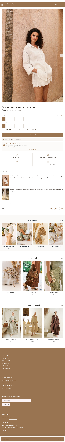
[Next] (61, 55)
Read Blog (5, 363)
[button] (32, 55)
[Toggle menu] (2, 5)
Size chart (61, 115)
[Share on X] (58, 208)
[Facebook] (3, 431)
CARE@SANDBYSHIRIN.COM (9, 425)
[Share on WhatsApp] (51, 208)
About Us (5, 355)
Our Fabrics (6, 360)
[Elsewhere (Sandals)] (24, 234)
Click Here (49, 178)
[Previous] (3, 55)
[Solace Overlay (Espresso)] (53, 323)
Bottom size (5, 122)
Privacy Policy (7, 388)
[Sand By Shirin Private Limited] (11, 4)
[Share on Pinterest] (62, 208)
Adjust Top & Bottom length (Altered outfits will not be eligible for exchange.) (22, 129)
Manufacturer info (6, 204)
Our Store (5, 358)
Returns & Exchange (9, 380)
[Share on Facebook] (55, 208)
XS (3, 119)
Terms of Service (8, 385)
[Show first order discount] (31, 149)
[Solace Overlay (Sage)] (11, 323)
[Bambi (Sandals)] (40, 234)
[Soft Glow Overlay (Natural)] (32, 323)
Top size (4, 115)
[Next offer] (35, 149)
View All (61, 220)
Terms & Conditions (8, 383)
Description (5, 171)
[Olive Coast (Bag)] (53, 276)
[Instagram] (6, 431)
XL (21, 119)
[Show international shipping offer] (33, 149)
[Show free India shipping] (32, 149)
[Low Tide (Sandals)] (56, 234)
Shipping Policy (7, 378)
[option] (32, 55)
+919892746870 (13, 419)
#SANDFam (5, 366)
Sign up (6, 404)
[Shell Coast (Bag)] (11, 276)
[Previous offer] (30, 149)
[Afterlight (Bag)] (32, 276)
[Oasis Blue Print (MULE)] (9, 234)
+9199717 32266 (6, 427)
